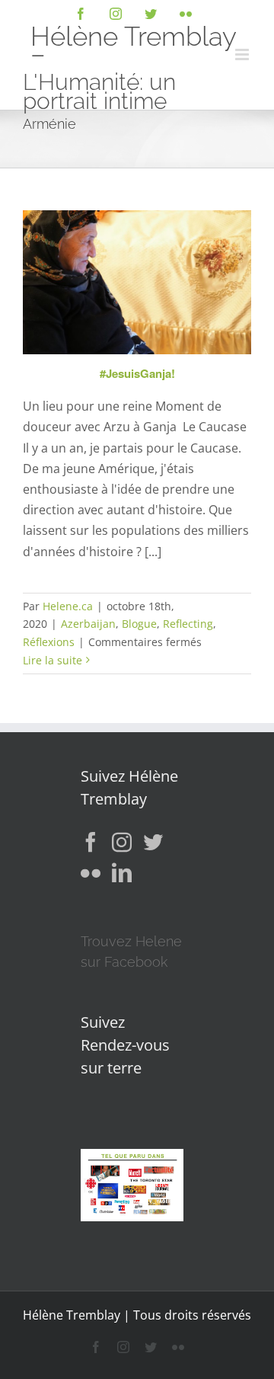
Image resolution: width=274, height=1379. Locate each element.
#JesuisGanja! (137, 373)
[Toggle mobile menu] (243, 54)
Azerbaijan (88, 623)
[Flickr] (90, 872)
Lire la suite (52, 660)
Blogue (139, 623)
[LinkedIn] (122, 872)
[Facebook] (90, 842)
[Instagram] (122, 842)
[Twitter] (153, 842)
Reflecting (188, 623)
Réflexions (49, 642)
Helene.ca (68, 606)
